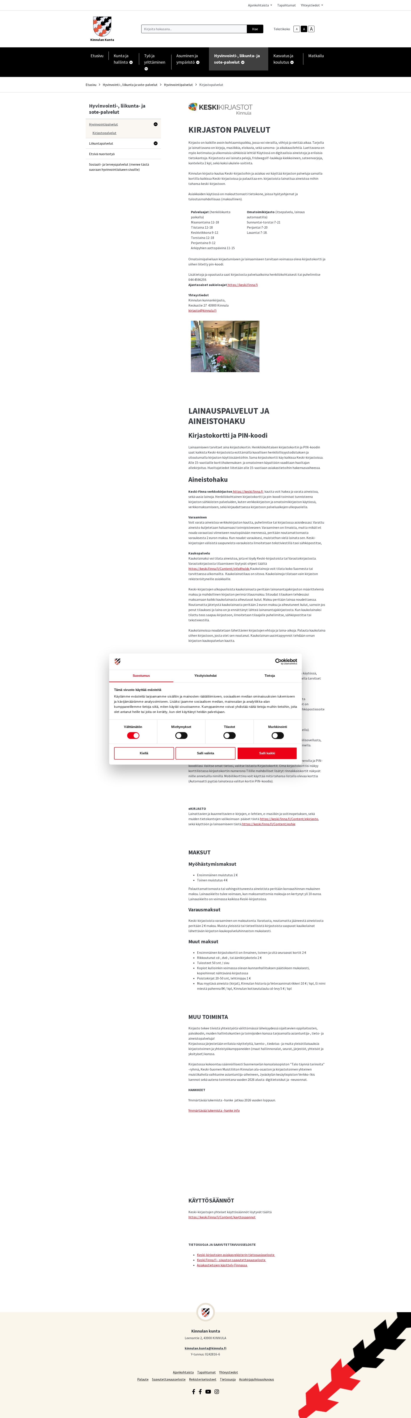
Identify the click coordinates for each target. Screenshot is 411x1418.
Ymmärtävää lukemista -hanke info (214, 1110)
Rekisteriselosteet (202, 1379)
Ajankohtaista (183, 1372)
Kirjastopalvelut (104, 133)
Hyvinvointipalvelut (178, 84)
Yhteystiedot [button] (310, 5)
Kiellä (144, 753)
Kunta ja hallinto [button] (121, 59)
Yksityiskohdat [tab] (205, 676)
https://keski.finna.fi (243, 285)
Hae (255, 29)
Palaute (143, 1379)
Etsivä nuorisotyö (102, 154)
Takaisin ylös (395, 1410)
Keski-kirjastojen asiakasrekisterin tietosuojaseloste (236, 1255)
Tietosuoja (228, 1379)
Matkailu (316, 55)
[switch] (181, 735)
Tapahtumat (286, 5)
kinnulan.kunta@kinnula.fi (205, 1348)
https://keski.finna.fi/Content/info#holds (219, 568)
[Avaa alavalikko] (156, 124)
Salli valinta (205, 753)
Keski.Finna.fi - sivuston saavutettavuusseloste (231, 1260)
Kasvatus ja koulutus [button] (283, 59)
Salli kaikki (267, 753)
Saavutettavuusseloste (169, 1379)
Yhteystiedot (228, 1372)
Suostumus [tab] (141, 676)
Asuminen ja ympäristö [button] (187, 59)
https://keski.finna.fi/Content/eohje (268, 824)
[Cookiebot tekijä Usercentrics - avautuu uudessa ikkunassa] (278, 661)
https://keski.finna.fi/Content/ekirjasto (289, 819)
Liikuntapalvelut (101, 143)
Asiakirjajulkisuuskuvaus (256, 1379)
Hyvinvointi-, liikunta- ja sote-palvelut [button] (237, 59)
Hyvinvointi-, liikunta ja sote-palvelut (130, 84)
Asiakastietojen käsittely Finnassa (222, 1265)
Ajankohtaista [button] (259, 5)
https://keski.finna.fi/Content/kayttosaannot (222, 1217)
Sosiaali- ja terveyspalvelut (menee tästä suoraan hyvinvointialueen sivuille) (119, 167)
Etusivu (97, 55)
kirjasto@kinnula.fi (202, 310)
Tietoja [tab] (270, 676)
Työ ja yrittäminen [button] (154, 59)
